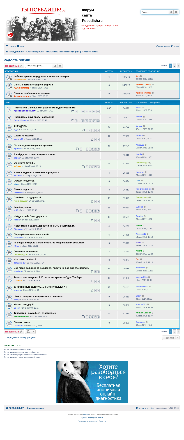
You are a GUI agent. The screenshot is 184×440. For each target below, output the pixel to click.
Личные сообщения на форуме (32, 93)
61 (98, 111)
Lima (16, 184)
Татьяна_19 (19, 263)
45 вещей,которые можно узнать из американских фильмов (49, 242)
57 (83, 111)
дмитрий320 (142, 277)
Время (17, 308)
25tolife (139, 135)
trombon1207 (142, 286)
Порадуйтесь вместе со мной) (31, 234)
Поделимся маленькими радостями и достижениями (44, 107)
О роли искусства (24, 180)
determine (140, 268)
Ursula (139, 154)
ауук (16, 130)
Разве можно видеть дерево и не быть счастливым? (44, 225)
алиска (17, 290)
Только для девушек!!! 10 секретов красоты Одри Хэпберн (48, 277)
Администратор (21, 88)
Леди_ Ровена (21, 120)
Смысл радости (23, 189)
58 (87, 111)
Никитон (18, 175)
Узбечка (17, 166)
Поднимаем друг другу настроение (34, 117)
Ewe (138, 76)
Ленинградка (142, 163)
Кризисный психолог (24, 111)
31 (83, 121)
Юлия (16, 246)
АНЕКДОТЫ (20, 126)
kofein (17, 220)
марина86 (18, 139)
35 (98, 121)
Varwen (139, 117)
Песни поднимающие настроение (33, 145)
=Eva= (138, 242)
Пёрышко (18, 229)
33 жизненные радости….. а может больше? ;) (40, 286)
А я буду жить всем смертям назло (34, 154)
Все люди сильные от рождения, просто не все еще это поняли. (51, 268)
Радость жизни (17, 60)
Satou (138, 107)
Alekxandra (19, 192)
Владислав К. (20, 79)
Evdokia (139, 207)
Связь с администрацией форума (33, 84)
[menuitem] (20, 46)
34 (94, 121)
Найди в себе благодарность (30, 216)
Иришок (18, 148)
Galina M (18, 281)
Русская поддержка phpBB (92, 418)
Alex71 (139, 225)
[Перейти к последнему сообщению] (141, 76)
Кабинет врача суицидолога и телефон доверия (42, 76)
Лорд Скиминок (143, 189)
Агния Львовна (21, 316)
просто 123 (141, 304)
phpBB (86, 414)
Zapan (17, 158)
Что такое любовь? (25, 259)
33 (90, 121)
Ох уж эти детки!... (24, 163)
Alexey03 (140, 145)
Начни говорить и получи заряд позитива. (38, 296)
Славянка (18, 326)
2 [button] (174, 65)
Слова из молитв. (24, 135)
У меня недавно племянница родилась (36, 172)
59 (90, 111)
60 (94, 111)
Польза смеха (22, 322)
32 (87, 121)
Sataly (17, 299)
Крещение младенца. (26, 251)
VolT (16, 210)
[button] (178, 66)
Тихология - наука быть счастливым (35, 313)
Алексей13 (19, 237)
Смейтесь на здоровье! (27, 197)
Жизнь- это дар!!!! (24, 304)
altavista (18, 271)
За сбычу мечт (22, 207)
